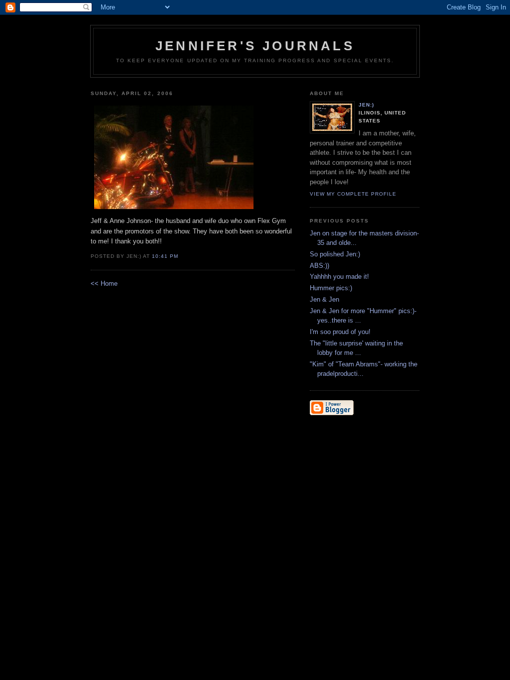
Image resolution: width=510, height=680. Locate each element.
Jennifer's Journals (255, 45)
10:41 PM (165, 256)
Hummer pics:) (331, 288)
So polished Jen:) (335, 254)
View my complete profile (353, 194)
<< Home (104, 283)
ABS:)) (319, 265)
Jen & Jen (324, 299)
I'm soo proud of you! (340, 332)
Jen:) (366, 105)
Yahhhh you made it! (339, 276)
